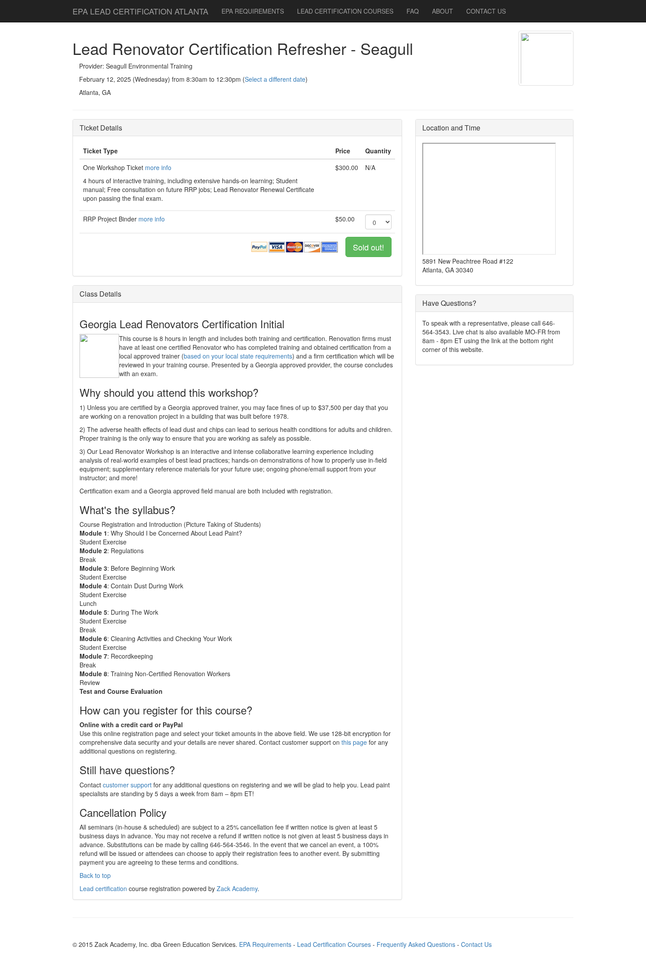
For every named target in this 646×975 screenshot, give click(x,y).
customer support (127, 784)
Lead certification (103, 888)
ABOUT (442, 11)
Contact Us (476, 944)
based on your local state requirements (238, 356)
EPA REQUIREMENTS (252, 11)
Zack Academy (237, 888)
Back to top (95, 875)
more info (158, 167)
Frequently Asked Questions (416, 944)
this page (354, 742)
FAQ (412, 11)
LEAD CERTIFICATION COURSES (345, 11)
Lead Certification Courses (334, 944)
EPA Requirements (265, 944)
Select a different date (275, 79)
